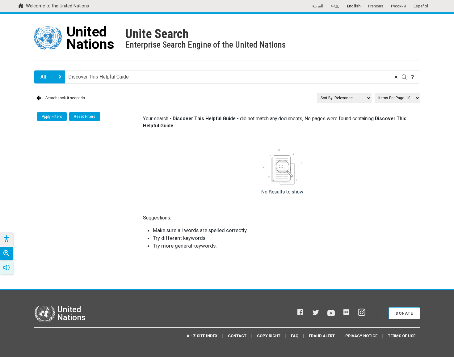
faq (294, 336)
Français (375, 6)
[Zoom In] (6, 253)
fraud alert (322, 336)
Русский (398, 6)
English (353, 6)
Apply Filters (52, 116)
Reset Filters (84, 116)
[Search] (404, 77)
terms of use (401, 336)
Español (421, 6)
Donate (404, 313)
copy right (268, 336)
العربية (317, 6)
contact (237, 336)
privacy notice (361, 336)
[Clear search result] (395, 77)
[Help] (412, 77)
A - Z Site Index (202, 336)
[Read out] (6, 267)
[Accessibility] (6, 239)
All (43, 77)
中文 (335, 6)
